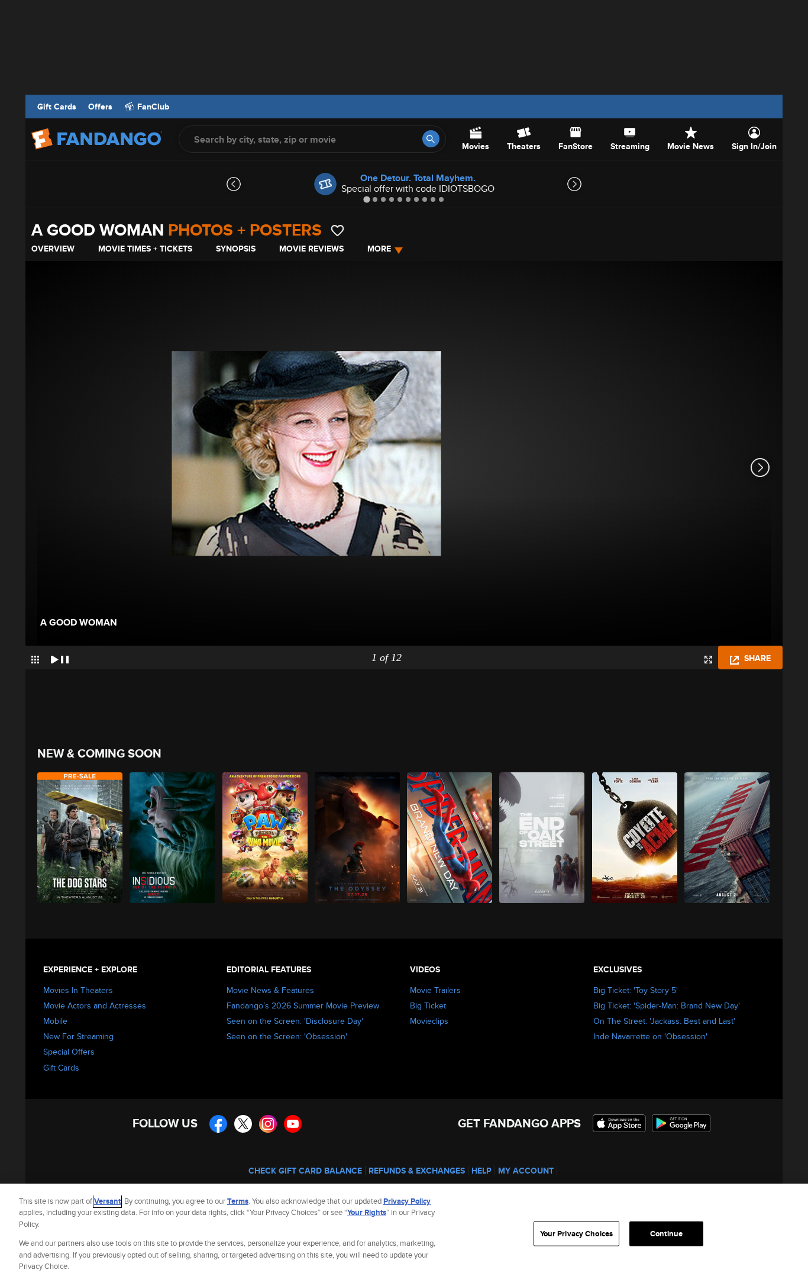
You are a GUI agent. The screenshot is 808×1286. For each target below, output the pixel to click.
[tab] (366, 199)
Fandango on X (243, 1124)
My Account (526, 1171)
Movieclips (429, 1021)
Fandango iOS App (619, 1123)
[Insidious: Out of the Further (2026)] (173, 837)
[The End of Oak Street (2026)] (542, 837)
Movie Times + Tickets (145, 248)
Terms (237, 1201)
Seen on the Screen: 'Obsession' (287, 1036)
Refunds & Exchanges (417, 1171)
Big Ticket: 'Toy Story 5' (635, 990)
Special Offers (69, 1052)
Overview (53, 248)
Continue (666, 1233)
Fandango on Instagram (268, 1124)
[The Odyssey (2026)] (358, 837)
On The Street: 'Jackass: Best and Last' (664, 1021)
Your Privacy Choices (576, 1233)
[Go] (430, 138)
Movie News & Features (270, 990)
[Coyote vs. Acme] (635, 837)
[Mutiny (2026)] (727, 837)
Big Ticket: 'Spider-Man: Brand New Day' (666, 1005)
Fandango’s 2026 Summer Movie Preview (303, 1005)
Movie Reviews (311, 248)
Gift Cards (56, 106)
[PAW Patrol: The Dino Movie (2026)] (265, 837)
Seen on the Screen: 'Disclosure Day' (295, 1021)
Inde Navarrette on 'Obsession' (650, 1036)
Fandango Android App (681, 1123)
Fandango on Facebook (218, 1124)
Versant (107, 1201)
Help (481, 1171)
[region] (404, 1235)
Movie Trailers (435, 990)
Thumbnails (35, 659)
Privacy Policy (407, 1201)
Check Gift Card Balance (305, 1171)
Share (756, 658)
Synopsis (236, 248)
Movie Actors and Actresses (94, 1005)
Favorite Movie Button (337, 230)
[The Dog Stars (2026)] (80, 837)
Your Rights (366, 1212)
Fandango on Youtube (293, 1124)
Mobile (55, 1021)
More (379, 248)
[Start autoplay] (60, 657)
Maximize (708, 659)
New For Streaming (78, 1036)
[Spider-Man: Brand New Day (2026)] (450, 837)
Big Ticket (428, 1005)
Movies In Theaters (78, 990)
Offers (100, 106)
